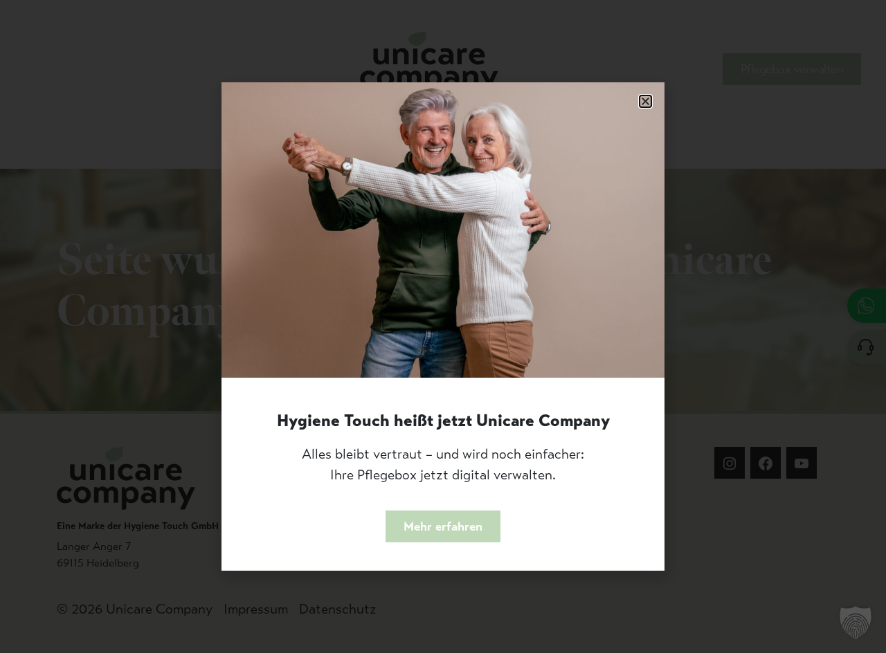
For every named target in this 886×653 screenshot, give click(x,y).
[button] (645, 101)
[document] (443, 326)
